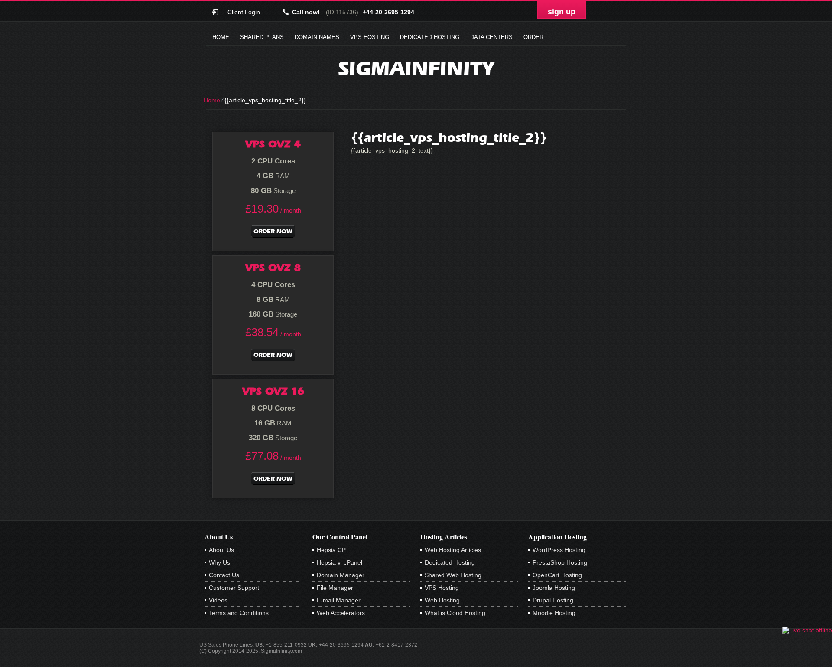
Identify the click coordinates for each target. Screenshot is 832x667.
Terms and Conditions (239, 612)
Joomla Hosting (554, 587)
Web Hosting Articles (453, 549)
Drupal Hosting (553, 600)
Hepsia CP (331, 549)
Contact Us (224, 575)
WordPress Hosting (559, 549)
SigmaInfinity (416, 68)
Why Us (219, 562)
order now (273, 231)
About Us (221, 549)
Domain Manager (340, 575)
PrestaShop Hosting (560, 562)
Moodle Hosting (554, 612)
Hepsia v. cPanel (339, 562)
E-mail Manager (339, 600)
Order (533, 37)
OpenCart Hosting (557, 575)
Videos (218, 600)
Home (220, 37)
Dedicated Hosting (429, 37)
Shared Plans (262, 37)
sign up (561, 11)
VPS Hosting (369, 37)
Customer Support (234, 587)
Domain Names (317, 37)
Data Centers (491, 37)
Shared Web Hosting (453, 575)
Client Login (244, 12)
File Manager (335, 587)
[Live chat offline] (807, 630)
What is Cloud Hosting (455, 612)
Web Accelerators (341, 612)
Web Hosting (442, 600)
